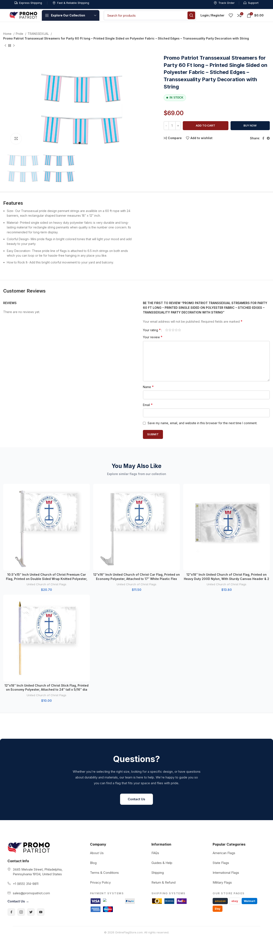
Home (7, 33)
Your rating (152, 330)
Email (148, 405)
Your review (153, 337)
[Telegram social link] (268, 138)
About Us (97, 853)
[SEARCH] (191, 15)
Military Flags (222, 882)
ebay (234, 901)
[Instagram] (21, 912)
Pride (20, 33)
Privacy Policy (100, 882)
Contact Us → (18, 901)
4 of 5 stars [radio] (176, 329)
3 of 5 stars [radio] (173, 329)
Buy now (250, 125)
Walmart (249, 901)
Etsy (217, 908)
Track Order (226, 2)
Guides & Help (161, 863)
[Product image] (46, 527)
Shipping (157, 873)
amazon (220, 901)
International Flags (226, 873)
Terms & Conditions (104, 873)
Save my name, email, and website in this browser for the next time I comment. (202, 423)
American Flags (224, 853)
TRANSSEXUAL (39, 33)
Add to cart (205, 125)
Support (253, 2)
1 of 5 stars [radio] (166, 329)
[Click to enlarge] (16, 138)
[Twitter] (31, 912)
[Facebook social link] (263, 138)
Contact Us (136, 799)
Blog (93, 863)
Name (148, 387)
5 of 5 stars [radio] (179, 329)
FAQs (155, 853)
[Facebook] (11, 912)
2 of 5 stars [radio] (169, 329)
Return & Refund (163, 882)
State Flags (221, 863)
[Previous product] (5, 45)
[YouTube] (41, 912)
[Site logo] (23, 15)
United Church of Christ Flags (46, 584)
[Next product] (14, 45)
